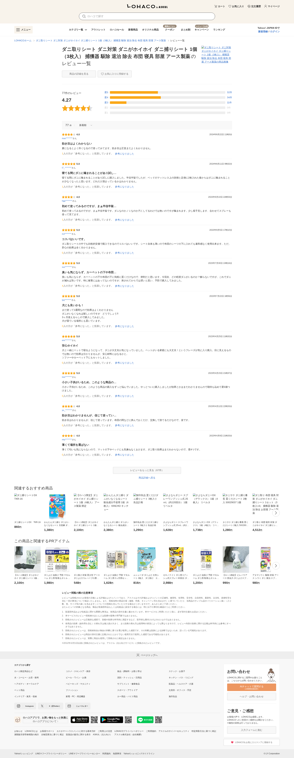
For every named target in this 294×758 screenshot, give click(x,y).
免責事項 (117, 754)
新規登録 (263, 31)
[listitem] (40, 671)
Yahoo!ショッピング (23, 754)
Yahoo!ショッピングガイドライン (139, 754)
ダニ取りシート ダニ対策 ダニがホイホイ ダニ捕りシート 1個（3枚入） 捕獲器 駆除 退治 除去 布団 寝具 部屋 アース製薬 (101, 40)
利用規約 (106, 754)
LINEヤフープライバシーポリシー (51, 754)
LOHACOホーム (22, 40)
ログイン (275, 31)
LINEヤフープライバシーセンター (84, 754)
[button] (84, 125)
